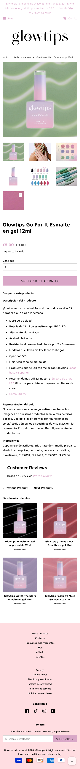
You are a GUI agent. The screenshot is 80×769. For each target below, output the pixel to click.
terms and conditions (29, 754)
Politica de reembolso (40, 693)
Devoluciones (40, 674)
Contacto (40, 638)
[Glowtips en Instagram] (44, 711)
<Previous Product (15, 487)
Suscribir (65, 739)
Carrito (72, 18)
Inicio (5, 57)
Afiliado (40, 652)
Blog (40, 647)
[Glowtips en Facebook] (27, 711)
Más (10, 18)
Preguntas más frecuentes (40, 642)
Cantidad (8, 260)
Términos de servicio (40, 688)
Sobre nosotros (40, 633)
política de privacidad (40, 684)
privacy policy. (54, 754)
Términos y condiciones (40, 679)
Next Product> (43, 487)
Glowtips (40, 750)
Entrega (40, 670)
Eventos (40, 656)
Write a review (42, 475)
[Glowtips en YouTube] (53, 711)
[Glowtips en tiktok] (36, 711)
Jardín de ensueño (22, 57)
